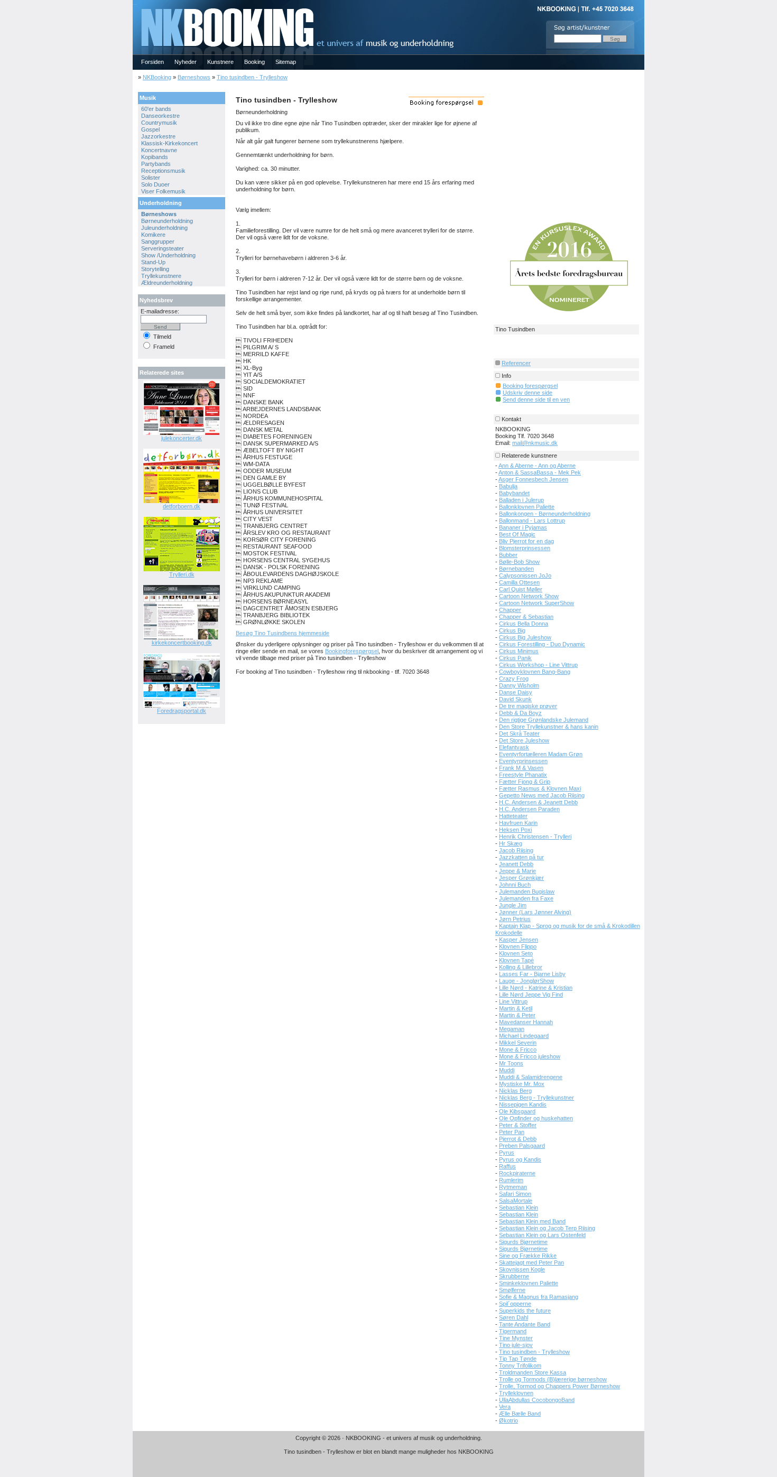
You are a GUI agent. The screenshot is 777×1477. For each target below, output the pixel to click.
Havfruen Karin (518, 823)
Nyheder (185, 62)
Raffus (507, 1166)
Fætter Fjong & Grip (524, 781)
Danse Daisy (515, 692)
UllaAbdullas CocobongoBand (537, 1400)
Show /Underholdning (168, 255)
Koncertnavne (159, 150)
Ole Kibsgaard (517, 1111)
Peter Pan (511, 1132)
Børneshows (194, 77)
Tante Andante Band (524, 1324)
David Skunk (515, 699)
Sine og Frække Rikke (528, 1255)
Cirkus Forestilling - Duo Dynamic (542, 644)
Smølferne (512, 1290)
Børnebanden (516, 568)
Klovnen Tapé (516, 960)
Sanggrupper (157, 241)
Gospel (150, 129)
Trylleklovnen (516, 1393)
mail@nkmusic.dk (535, 443)
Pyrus (506, 1152)
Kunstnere (220, 62)
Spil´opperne (515, 1303)
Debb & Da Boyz (520, 713)
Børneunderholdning (167, 221)
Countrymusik (159, 122)
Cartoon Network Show (529, 596)
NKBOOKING (135, 3)
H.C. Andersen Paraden (529, 809)
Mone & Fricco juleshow (529, 1056)
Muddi (506, 1070)
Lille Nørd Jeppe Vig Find (531, 994)
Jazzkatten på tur (521, 857)
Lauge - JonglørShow (526, 981)
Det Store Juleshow (524, 740)
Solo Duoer (155, 184)
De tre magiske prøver (528, 706)
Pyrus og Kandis (520, 1159)
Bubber (508, 555)
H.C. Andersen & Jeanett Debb (538, 802)
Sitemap (285, 62)
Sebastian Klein (518, 1207)
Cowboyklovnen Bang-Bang (534, 671)
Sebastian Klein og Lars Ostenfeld (542, 1235)
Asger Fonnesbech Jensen (533, 479)
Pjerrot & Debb (517, 1139)
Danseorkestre (160, 116)
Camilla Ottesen (519, 582)
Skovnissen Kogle (522, 1269)
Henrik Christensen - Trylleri (535, 836)
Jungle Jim (512, 905)
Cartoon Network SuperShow (536, 603)
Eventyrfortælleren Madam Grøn (540, 754)
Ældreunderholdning (166, 283)
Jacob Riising (516, 850)
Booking (254, 62)
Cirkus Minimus (519, 651)
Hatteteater (513, 816)
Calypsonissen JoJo (525, 575)
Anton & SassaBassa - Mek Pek (539, 472)
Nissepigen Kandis (523, 1104)
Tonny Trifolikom (520, 1365)
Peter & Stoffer (517, 1125)
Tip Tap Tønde (517, 1358)
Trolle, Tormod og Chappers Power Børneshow (559, 1386)
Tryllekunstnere (161, 276)
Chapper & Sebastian (526, 617)
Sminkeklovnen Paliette (528, 1283)
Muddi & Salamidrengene (530, 1077)
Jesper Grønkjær (521, 878)
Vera (505, 1407)
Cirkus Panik (515, 658)
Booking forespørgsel (530, 386)
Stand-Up (153, 262)
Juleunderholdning (164, 228)
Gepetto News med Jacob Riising (542, 795)
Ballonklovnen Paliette (526, 507)
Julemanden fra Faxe (526, 898)
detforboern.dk (181, 506)
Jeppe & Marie (517, 871)
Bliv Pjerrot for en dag (526, 541)
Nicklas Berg (515, 1091)
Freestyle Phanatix (523, 775)
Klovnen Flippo (517, 946)
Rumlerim (511, 1180)
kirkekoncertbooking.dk (182, 642)
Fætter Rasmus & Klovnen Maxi (540, 788)
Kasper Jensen (518, 939)
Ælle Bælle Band (520, 1413)
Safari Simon (515, 1194)
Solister (150, 177)
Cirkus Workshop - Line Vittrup (538, 665)
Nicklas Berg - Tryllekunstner (536, 1097)
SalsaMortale (515, 1200)
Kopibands (154, 157)
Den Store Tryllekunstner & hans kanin (548, 726)
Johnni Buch (515, 884)
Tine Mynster (516, 1338)
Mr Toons (511, 1063)
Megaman (511, 1029)
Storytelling (155, 269)
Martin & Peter (517, 1015)
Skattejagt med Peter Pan (531, 1262)
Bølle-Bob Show (519, 562)
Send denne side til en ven (536, 399)
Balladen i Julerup (521, 500)
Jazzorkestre (158, 136)
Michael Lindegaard (524, 1036)
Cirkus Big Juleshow (525, 637)
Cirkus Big (512, 630)
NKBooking (157, 77)
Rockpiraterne (517, 1173)
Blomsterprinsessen (524, 548)
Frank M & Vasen (521, 768)
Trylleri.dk (182, 574)
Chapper (510, 610)
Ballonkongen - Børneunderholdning (544, 513)
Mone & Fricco (517, 1049)
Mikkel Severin (517, 1042)
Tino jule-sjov (516, 1345)
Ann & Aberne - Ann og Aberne (537, 465)
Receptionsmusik (163, 171)
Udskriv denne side (527, 392)
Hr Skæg (510, 843)
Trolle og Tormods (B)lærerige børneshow (553, 1379)
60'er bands (156, 109)
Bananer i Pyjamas (523, 527)
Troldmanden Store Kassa (532, 1372)
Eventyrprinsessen (523, 761)
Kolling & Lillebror (520, 967)
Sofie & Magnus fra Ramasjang (538, 1297)
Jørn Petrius (515, 919)
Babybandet (514, 493)
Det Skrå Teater (519, 733)
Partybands (156, 164)
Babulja (508, 486)
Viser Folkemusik (163, 191)
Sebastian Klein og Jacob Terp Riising (547, 1228)
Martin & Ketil (515, 1008)
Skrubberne (514, 1276)
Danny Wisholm (519, 685)
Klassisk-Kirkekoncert (169, 143)
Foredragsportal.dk (181, 711)
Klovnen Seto (516, 953)
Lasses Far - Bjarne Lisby (532, 974)
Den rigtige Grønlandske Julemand (543, 720)
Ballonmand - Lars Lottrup (532, 520)
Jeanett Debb (516, 864)
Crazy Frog (514, 678)
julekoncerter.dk (181, 438)
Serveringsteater (162, 248)
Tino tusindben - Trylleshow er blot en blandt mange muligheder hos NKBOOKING (389, 1451)
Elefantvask (514, 747)
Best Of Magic (517, 534)
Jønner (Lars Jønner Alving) (535, 912)
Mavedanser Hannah (526, 1022)
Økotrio (508, 1420)
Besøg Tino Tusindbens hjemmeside (282, 633)
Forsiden (152, 62)
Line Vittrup (513, 1001)
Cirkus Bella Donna (523, 623)
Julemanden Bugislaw (526, 891)
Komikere (153, 234)
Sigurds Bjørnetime (523, 1242)
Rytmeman (513, 1187)
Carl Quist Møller (520, 589)
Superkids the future (525, 1310)
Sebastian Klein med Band (532, 1221)
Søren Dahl (513, 1317)
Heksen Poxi (515, 829)
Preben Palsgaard (522, 1145)
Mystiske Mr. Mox (521, 1084)
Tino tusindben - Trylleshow (252, 77)
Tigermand (512, 1331)
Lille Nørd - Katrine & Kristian (535, 987)
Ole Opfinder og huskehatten (536, 1118)
